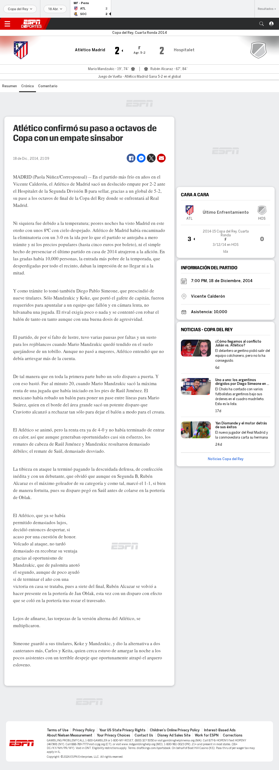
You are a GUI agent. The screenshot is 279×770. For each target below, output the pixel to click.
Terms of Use (57, 730)
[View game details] (225, 239)
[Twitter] (151, 158)
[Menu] (7, 24)
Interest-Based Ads (220, 730)
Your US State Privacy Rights (122, 730)
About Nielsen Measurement (69, 735)
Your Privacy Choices (113, 735)
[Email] (161, 158)
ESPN (31, 24)
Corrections (232, 735)
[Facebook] (131, 158)
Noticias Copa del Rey (226, 459)
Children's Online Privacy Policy (175, 730)
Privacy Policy (84, 730)
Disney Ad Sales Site (173, 735)
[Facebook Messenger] (141, 158)
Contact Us (144, 735)
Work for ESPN (207, 735)
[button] (261, 24)
